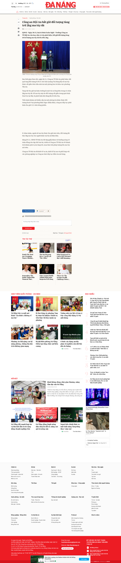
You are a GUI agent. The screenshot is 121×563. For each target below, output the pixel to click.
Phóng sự (93, 502)
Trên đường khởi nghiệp (77, 530)
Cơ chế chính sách (35, 522)
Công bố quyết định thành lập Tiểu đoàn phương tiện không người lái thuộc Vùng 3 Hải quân (100, 323)
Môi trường (14, 486)
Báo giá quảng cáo (67, 548)
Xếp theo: (55, 233)
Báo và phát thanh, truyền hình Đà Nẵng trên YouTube (99, 554)
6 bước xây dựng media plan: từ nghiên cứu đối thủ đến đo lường (71, 343)
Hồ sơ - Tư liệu (95, 486)
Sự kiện (73, 474)
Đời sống (59, 11)
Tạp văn (93, 476)
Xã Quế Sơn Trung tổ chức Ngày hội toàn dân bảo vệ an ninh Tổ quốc (99, 314)
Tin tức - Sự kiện (95, 500)
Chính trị (21, 11)
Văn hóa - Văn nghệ (48, 11)
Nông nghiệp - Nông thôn (18, 515)
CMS (96, 561)
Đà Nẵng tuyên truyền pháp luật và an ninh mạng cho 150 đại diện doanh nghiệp (100, 381)
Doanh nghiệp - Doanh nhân (38, 520)
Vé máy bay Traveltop (92, 440)
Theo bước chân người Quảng (93, 11)
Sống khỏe (14, 488)
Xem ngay (84, 559)
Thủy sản (13, 520)
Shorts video (95, 515)
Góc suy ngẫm (55, 520)
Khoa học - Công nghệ (79, 11)
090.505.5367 (98, 6)
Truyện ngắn (94, 472)
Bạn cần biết (54, 500)
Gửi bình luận (28, 228)
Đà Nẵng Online (94, 547)
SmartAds (52, 561)
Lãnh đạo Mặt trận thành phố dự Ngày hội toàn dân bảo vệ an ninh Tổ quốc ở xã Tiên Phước (100, 331)
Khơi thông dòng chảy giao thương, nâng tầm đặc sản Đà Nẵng (63, 383)
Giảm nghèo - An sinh (36, 474)
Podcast (74, 515)
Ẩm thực (73, 470)
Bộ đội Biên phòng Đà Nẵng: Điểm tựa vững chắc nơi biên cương (47, 343)
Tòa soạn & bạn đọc (37, 497)
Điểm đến (73, 472)
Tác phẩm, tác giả (96, 474)
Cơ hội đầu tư (35, 515)
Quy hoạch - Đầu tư (56, 470)
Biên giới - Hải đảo (15, 504)
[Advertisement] (47, 119)
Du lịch (35, 11)
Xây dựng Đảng (15, 470)
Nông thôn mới (15, 524)
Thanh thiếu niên (35, 476)
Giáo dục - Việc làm (36, 470)
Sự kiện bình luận (56, 515)
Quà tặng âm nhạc (76, 526)
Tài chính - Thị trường (56, 476)
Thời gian (60, 233)
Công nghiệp (54, 474)
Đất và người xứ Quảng (77, 518)
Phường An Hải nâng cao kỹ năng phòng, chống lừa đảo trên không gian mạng (22, 343)
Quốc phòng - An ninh (35, 18)
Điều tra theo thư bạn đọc (37, 502)
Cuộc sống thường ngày (17, 492)
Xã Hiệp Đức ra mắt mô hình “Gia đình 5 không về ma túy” (21, 315)
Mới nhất (27, 6)
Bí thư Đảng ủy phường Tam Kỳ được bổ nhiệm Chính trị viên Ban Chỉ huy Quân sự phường (47, 316)
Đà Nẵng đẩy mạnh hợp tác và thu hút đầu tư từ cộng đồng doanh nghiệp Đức (21, 426)
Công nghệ (74, 486)
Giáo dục (40, 11)
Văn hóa (93, 478)
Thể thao (65, 11)
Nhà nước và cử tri (15, 476)
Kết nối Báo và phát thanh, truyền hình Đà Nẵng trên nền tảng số (97, 542)
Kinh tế (30, 11)
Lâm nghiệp (14, 522)
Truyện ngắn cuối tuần (77, 522)
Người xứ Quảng (95, 488)
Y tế (55, 11)
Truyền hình (95, 497)
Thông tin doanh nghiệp (58, 497)
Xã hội (26, 11)
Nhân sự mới (14, 478)
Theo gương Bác (15, 472)
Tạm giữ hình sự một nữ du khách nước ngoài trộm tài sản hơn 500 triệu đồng (99, 340)
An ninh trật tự (15, 500)
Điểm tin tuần (94, 508)
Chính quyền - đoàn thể (17, 474)
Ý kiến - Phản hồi (35, 500)
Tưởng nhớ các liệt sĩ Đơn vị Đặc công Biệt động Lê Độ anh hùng (71, 315)
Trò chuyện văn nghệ (76, 528)
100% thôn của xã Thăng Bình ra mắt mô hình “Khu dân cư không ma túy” (99, 348)
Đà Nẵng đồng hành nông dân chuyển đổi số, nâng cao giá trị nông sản (47, 426)
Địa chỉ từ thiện (15, 490)
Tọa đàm (93, 510)
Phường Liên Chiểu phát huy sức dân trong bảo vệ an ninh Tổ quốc (99, 357)
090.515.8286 (106, 6)
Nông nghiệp (14, 518)
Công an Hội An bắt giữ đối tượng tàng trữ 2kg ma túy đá (38, 216)
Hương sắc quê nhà (76, 524)
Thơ (92, 470)
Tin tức (73, 520)
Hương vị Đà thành (96, 506)
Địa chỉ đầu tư (34, 518)
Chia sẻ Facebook (29, 211)
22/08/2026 (16, 6)
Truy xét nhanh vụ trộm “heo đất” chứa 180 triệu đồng (99, 373)
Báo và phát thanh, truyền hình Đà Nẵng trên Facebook (99, 551)
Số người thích (68, 233)
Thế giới (70, 11)
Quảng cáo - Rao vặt (77, 497)
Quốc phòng (14, 502)
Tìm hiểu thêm (77, 348)
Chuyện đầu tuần (55, 518)
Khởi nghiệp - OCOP (56, 472)
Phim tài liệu (94, 504)
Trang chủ (24, 18)
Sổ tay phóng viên (55, 522)
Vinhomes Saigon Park (92, 443)
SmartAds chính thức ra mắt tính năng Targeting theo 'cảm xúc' (70, 426)
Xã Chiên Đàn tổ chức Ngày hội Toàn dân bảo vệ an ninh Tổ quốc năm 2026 (100, 365)
